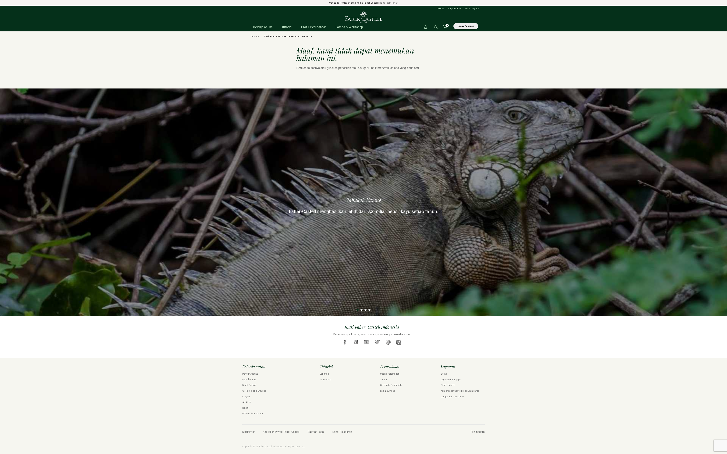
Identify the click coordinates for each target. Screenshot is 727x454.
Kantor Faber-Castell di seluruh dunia (460, 391)
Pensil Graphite (250, 374)
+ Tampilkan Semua (252, 414)
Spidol (245, 408)
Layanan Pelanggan (451, 379)
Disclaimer (248, 432)
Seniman (324, 374)
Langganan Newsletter (452, 396)
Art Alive (246, 402)
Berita (444, 374)
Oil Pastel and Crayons (254, 391)
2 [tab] (361, 310)
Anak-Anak (325, 379)
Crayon (246, 396)
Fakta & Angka (387, 391)
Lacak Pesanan (466, 26)
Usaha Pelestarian (389, 374)
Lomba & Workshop (349, 27)
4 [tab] (369, 310)
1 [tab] (357, 310)
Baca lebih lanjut (389, 3)
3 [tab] (365, 310)
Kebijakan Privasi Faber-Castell (281, 432)
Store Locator (448, 385)
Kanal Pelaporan (342, 432)
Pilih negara (472, 8)
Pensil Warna (249, 379)
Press (441, 8)
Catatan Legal (316, 432)
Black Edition (249, 385)
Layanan (453, 8)
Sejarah (384, 379)
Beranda (255, 36)
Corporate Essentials (391, 385)
